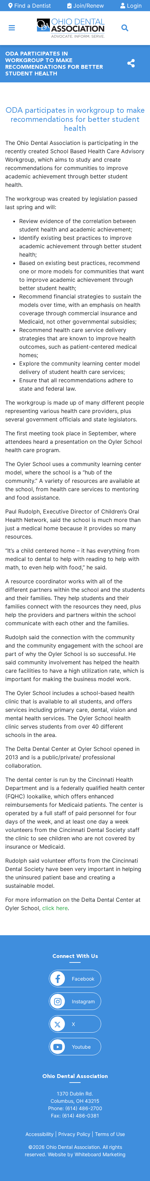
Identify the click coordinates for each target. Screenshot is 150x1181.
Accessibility (39, 1134)
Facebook (86, 978)
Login (133, 5)
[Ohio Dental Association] (71, 28)
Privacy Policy (74, 1134)
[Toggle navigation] (12, 28)
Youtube (86, 1046)
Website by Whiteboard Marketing (87, 1154)
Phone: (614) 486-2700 (75, 1108)
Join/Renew (88, 5)
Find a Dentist (32, 5)
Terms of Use (110, 1134)
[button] (124, 28)
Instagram (86, 1001)
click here (55, 908)
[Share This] (131, 63)
